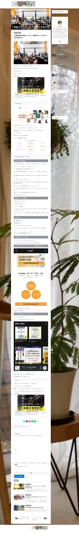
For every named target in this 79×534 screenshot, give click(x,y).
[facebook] (27, 421)
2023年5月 (54, 97)
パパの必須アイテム (55, 128)
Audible (19, 426)
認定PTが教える (55, 133)
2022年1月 (54, 114)
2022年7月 (54, 106)
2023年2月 (54, 98)
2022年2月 (54, 112)
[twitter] (24, 421)
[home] (60, 41)
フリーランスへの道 (18, 425)
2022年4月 (54, 110)
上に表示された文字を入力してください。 (21, 466)
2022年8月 (54, 105)
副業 (25, 426)
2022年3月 (54, 111)
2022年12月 (54, 101)
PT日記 (53, 126)
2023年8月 (54, 94)
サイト (15, 458)
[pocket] (29, 421)
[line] (35, 421)
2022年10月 (54, 103)
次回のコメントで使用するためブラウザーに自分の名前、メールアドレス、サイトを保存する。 (31, 462)
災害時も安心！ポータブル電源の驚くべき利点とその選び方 (63, 48)
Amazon (16, 426)
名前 (15, 449)
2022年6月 (54, 107)
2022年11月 (54, 102)
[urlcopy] (38, 421)
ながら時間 (22, 426)
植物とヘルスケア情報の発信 (39, 530)
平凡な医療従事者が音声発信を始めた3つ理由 (34, 507)
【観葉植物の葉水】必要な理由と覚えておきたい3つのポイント (63, 84)
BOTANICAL (54, 121)
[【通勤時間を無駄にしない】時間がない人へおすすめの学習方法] (32, 421)
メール (15, 453)
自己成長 (28, 426)
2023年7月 (54, 96)
